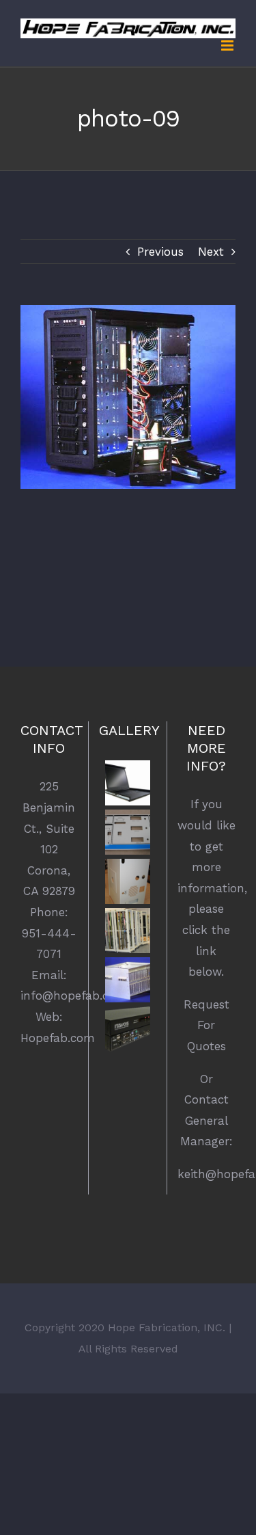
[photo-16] (127, 979)
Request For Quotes (206, 1025)
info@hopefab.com (73, 995)
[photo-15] (127, 1029)
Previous (160, 251)
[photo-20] (127, 782)
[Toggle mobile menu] (228, 45)
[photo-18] (127, 881)
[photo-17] (127, 930)
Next (211, 251)
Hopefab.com (57, 1038)
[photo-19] (127, 832)
